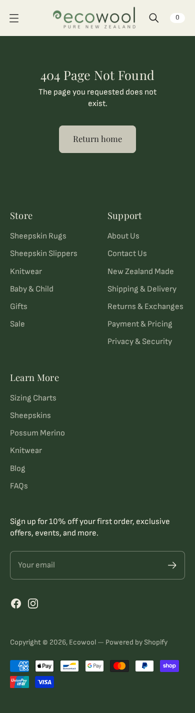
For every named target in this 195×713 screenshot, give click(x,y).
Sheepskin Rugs (38, 236)
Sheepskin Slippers (44, 253)
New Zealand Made (141, 271)
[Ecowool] (94, 18)
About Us (124, 236)
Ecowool (82, 642)
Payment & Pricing (140, 324)
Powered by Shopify (137, 642)
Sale (17, 324)
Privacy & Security (140, 341)
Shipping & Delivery (142, 289)
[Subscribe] (172, 565)
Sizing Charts (33, 398)
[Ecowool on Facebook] (16, 604)
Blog (18, 469)
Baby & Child (32, 289)
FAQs (19, 486)
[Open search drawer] (154, 18)
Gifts (19, 307)
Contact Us (127, 253)
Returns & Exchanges (146, 307)
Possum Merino (37, 433)
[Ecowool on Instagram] (33, 604)
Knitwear (26, 271)
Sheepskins (30, 415)
